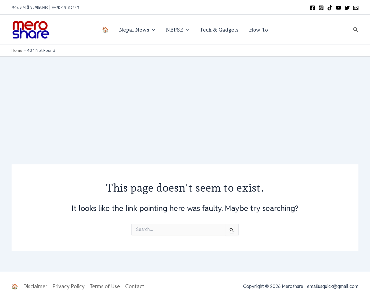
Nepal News (134, 30)
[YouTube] (338, 7)
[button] (355, 30)
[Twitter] (347, 7)
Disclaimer (35, 286)
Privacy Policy (68, 286)
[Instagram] (321, 7)
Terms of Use (105, 286)
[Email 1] (355, 7)
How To (258, 30)
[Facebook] (312, 7)
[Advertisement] (185, 100)
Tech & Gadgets (218, 30)
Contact (134, 286)
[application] (152, 30)
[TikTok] (329, 7)
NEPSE (174, 30)
